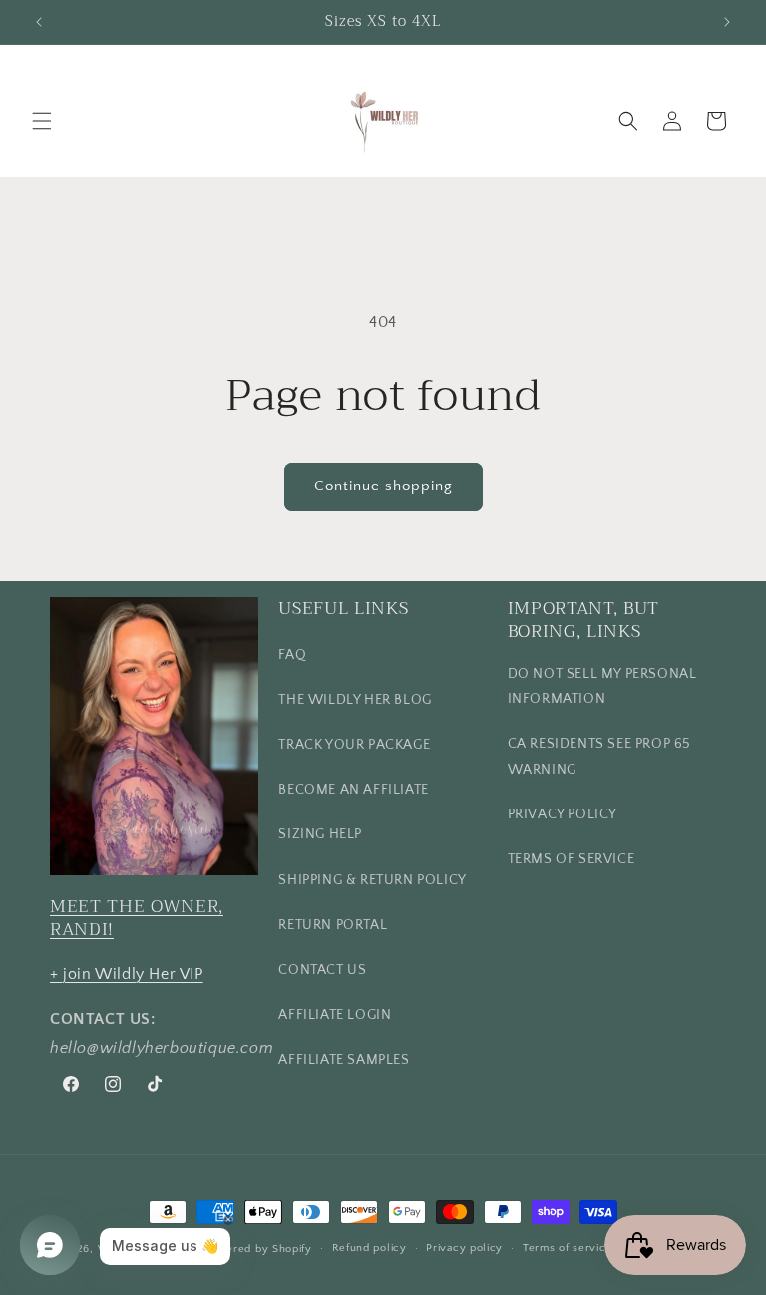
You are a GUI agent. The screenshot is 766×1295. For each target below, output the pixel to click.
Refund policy (369, 1248)
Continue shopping (383, 486)
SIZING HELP (320, 834)
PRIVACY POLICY (562, 814)
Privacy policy (464, 1248)
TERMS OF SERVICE (571, 859)
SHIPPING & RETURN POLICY (372, 880)
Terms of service (567, 1248)
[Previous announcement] (39, 22)
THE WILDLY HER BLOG (354, 700)
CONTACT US (322, 970)
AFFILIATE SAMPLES (343, 1060)
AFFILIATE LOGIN (334, 1015)
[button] (42, 121)
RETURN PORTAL (332, 925)
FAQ (292, 655)
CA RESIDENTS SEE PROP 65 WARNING (599, 756)
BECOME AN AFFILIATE (353, 790)
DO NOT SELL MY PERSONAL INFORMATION (602, 686)
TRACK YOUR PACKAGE (354, 745)
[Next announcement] (727, 22)
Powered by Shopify (257, 1249)
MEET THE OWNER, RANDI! (136, 917)
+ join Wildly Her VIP (126, 974)
